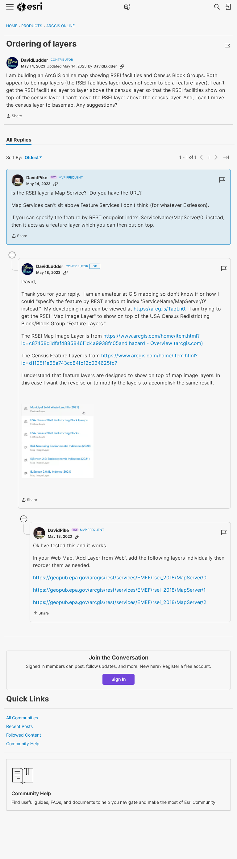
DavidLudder (34, 60)
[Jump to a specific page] (226, 157)
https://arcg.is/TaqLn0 (159, 309)
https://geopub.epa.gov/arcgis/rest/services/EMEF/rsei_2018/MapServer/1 (119, 590)
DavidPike (36, 177)
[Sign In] (228, 7)
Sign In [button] (118, 679)
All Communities (22, 717)
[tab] (18, 139)
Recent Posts (19, 726)
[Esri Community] (30, 7)
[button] (57, 441)
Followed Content (23, 735)
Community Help (23, 743)
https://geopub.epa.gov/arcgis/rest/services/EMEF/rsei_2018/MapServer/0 (119, 577)
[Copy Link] (122, 66)
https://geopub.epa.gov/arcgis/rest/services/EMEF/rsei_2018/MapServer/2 (119, 602)
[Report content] (227, 46)
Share (14, 116)
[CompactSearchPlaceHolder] (216, 7)
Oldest (32, 158)
